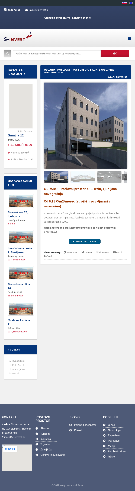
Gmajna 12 (16, 135)
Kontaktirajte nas (84, 241)
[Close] (131, 3)
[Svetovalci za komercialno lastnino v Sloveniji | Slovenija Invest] (18, 35)
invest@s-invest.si (38, 9)
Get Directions (26, 131)
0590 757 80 (14, 9)
